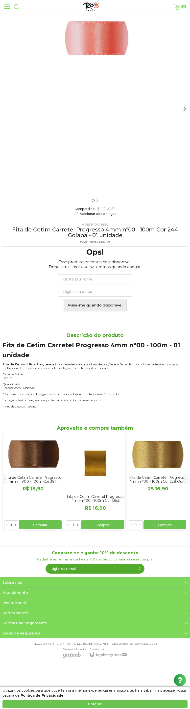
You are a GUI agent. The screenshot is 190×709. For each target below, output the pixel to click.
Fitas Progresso (95, 224)
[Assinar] (139, 569)
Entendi (95, 704)
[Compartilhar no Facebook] (98, 208)
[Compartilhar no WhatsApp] (103, 208)
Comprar (40, 525)
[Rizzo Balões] (91, 6)
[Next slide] (184, 108)
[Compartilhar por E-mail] (113, 208)
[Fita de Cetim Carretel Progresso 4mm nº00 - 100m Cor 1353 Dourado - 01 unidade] (95, 482)
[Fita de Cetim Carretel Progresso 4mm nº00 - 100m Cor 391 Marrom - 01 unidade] (33, 482)
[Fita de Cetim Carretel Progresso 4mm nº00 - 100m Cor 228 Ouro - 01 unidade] (157, 482)
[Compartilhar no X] (108, 208)
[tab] (93, 200)
